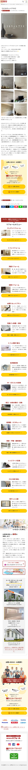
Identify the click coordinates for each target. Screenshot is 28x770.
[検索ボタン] (23, 1)
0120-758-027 (15, 175)
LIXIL (13, 200)
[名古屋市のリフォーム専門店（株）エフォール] (4, 1)
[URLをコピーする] (25, 207)
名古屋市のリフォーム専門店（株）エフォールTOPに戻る (14, 728)
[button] (3, 207)
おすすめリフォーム (6, 10)
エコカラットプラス (19, 200)
